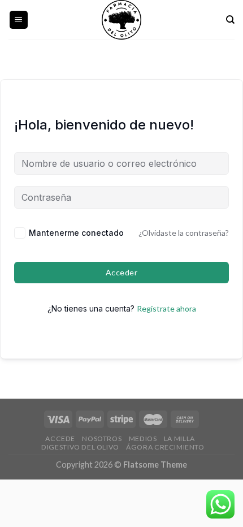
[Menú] (19, 20)
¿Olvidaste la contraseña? (183, 232)
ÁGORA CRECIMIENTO (165, 447)
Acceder (121, 272)
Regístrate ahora (166, 308)
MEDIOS (143, 438)
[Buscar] (230, 20)
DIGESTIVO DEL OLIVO (80, 447)
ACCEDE (60, 438)
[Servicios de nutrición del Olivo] (121, 20)
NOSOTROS (102, 438)
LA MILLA (179, 438)
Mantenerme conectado (76, 232)
